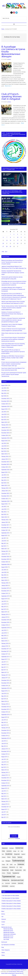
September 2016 (5, 688)
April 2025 (3, 419)
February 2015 (4, 727)
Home (2, 29)
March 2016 (4, 701)
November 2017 (5, 651)
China (3, 851)
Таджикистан (16, 873)
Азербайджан (4, 867)
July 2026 (3, 388)
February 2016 (4, 704)
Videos (3, 952)
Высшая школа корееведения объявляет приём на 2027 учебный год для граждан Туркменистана (13, 374)
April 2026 (3, 396)
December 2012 (5, 777)
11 (21, 237)
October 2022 (4, 498)
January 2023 (4, 490)
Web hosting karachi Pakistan (12, 973)
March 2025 (4, 422)
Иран (21, 867)
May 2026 (3, 393)
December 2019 (5, 588)
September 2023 (5, 469)
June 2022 (3, 509)
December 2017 (5, 648)
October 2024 (4, 435)
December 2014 (5, 730)
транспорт (20, 883)
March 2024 (4, 454)
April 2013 (3, 767)
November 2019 (5, 590)
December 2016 (5, 680)
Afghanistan (5, 848)
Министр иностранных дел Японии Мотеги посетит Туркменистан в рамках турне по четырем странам (12, 262)
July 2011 (3, 812)
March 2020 (4, 580)
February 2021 (4, 551)
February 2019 (4, 614)
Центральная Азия (17, 880)
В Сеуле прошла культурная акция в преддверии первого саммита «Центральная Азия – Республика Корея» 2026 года (13, 364)
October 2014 (4, 735)
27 (3, 246)
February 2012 (4, 801)
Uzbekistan (21, 864)
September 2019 (5, 596)
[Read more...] (8, 86)
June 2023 (3, 477)
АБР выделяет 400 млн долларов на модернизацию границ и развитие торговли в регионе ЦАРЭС (13, 351)
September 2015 (5, 714)
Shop (2, 947)
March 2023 (4, 485)
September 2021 (5, 533)
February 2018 (4, 643)
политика (14, 883)
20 (3, 243)
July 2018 (3, 630)
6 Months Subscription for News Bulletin (11, 906)
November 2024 (5, 432)
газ (2, 883)
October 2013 (4, 754)
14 (6, 240)
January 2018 (4, 646)
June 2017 (3, 664)
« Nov (2, 251)
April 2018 (3, 638)
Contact (3, 922)
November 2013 (5, 751)
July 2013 (3, 759)
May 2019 (3, 606)
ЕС (17, 867)
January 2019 (4, 617)
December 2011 (5, 806)
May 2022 (3, 511)
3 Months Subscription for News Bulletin (11, 900)
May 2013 (3, 764)
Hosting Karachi (12, 971)
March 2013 (4, 770)
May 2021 (3, 543)
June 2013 (3, 762)
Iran (3, 854)
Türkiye (3, 864)
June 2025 (3, 414)
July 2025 (3, 411)
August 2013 (4, 756)
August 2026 (4, 385)
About (2, 911)
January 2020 (4, 585)
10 (17, 237)
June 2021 (3, 540)
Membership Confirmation (9, 934)
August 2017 (4, 659)
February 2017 (4, 675)
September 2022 (5, 501)
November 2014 (5, 733)
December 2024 (5, 430)
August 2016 (4, 691)
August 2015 (4, 717)
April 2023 (3, 482)
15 (10, 240)
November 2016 (5, 683)
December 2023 (5, 461)
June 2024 (3, 446)
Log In (2, 924)
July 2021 (3, 538)
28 (6, 246)
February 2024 (4, 456)
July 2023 (3, 475)
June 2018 (3, 633)
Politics (8, 857)
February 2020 (4, 583)
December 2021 (5, 525)
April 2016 (3, 698)
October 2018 (4, 625)
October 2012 (4, 783)
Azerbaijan (12, 848)
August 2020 (4, 567)
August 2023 (4, 472)
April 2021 (3, 546)
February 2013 (4, 772)
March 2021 (4, 548)
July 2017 (3, 662)
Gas (22, 851)
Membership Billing (8, 929)
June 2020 (3, 572)
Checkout (3, 919)
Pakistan (3, 857)
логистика (7, 883)
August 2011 (4, 809)
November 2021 (5, 527)
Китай (11, 870)
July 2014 (3, 741)
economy (9, 851)
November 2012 (5, 780)
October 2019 (4, 593)
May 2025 (3, 417)
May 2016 (3, 696)
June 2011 (3, 814)
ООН (24, 870)
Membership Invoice (8, 936)
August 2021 (4, 535)
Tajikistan (20, 857)
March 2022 (4, 517)
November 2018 (5, 622)
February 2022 (4, 519)
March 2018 (4, 640)
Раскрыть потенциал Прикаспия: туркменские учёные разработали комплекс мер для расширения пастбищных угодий (13, 320)
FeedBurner (17, 838)
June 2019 (3, 604)
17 (17, 240)
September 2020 (5, 564)
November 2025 (5, 401)
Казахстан (5, 870)
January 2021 (4, 554)
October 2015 (4, 712)
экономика (5, 886)
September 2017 (5, 656)
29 (10, 246)
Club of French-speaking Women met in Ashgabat (11, 96)
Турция (18, 876)
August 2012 (4, 788)
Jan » (6, 251)
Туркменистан (8, 876)
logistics (23, 854)
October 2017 (4, 654)
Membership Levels (8, 937)
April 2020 (3, 577)
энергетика (12, 886)
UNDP (11, 864)
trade (3, 861)
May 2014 (3, 746)
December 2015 (5, 706)
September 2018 (5, 627)
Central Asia (19, 848)
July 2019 (3, 601)
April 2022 (3, 514)
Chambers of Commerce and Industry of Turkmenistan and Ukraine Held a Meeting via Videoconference (12, 313)
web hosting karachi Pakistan (18, 969)
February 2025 (4, 425)
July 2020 (3, 569)
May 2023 (3, 480)
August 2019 (4, 598)
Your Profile (6, 939)
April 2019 (3, 609)
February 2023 (4, 488)
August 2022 (4, 504)
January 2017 (4, 677)
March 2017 (4, 672)
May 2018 (3, 635)
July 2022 (3, 506)
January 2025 (4, 427)
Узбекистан (5, 880)
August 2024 (4, 440)
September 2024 (5, 438)
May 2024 (3, 448)
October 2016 (4, 685)
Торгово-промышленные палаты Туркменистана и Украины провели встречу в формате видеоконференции (13, 307)
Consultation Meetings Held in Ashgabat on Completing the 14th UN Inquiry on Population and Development (13, 289)
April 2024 (3, 451)
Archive (3, 914)
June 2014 (3, 743)
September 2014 (5, 738)
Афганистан (12, 867)
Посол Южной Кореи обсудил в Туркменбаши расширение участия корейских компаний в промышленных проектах (13, 339)
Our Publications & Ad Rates (8, 944)
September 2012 (5, 785)
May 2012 (3, 793)
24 (17, 243)
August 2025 (4, 409)
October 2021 (4, 530)
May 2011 (3, 817)
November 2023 (5, 464)
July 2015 (3, 719)
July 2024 (3, 443)
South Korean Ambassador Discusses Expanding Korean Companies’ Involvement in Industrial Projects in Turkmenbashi (13, 345)
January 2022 (4, 522)
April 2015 (3, 725)
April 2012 (3, 796)
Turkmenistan (18, 861)
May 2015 (3, 722)
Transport (8, 861)
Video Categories (5, 950)
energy (14, 851)
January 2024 (4, 459)
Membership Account (6, 927)
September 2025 (5, 406)
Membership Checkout (8, 932)
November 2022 (5, 496)
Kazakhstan (9, 854)
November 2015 (5, 709)
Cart (2, 916)
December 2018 (5, 619)
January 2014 (4, 748)
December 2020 (5, 556)
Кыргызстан (18, 870)
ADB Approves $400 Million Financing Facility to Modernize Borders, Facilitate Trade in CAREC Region (12, 357)
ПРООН (3, 873)
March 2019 (4, 612)
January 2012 (4, 804)
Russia (14, 857)
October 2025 (4, 403)
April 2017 (3, 669)
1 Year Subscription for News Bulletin (10, 895)
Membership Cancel (8, 930)
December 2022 (5, 493)
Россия (9, 873)
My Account (4, 942)
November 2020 (5, 559)
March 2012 (4, 798)
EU (18, 851)
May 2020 (3, 575)
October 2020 (4, 561)
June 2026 (3, 390)
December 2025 (5, 398)
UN (7, 864)
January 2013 (4, 775)
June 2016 (3, 693)
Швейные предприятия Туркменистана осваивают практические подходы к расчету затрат (12, 272)
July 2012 (3, 791)
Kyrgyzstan (17, 854)
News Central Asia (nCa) (14, 6)
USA (15, 864)
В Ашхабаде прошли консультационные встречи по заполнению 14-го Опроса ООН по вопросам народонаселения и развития (13, 283)
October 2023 (4, 467)
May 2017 (3, 667)
